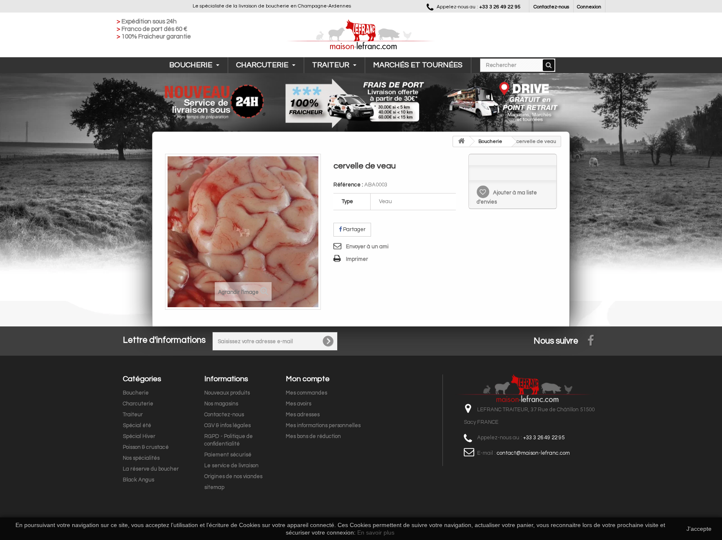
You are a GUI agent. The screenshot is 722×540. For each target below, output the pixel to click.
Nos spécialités (141, 458)
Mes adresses (303, 415)
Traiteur (331, 65)
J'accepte (699, 528)
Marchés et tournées (418, 65)
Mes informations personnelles (323, 425)
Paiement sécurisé (228, 455)
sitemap (214, 487)
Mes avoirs (298, 404)
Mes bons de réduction (313, 436)
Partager (354, 229)
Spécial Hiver (139, 436)
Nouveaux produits (227, 393)
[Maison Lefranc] (361, 35)
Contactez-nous (551, 7)
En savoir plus (375, 532)
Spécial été (137, 425)
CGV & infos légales (227, 425)
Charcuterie (263, 65)
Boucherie (191, 65)
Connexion (589, 7)
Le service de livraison (231, 466)
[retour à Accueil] (461, 141)
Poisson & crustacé (146, 447)
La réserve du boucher (151, 469)
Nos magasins (221, 404)
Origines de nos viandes (233, 476)
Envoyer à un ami (367, 247)
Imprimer (357, 259)
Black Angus (138, 480)
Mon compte (308, 379)
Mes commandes (306, 393)
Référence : (348, 185)
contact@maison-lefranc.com (533, 453)
